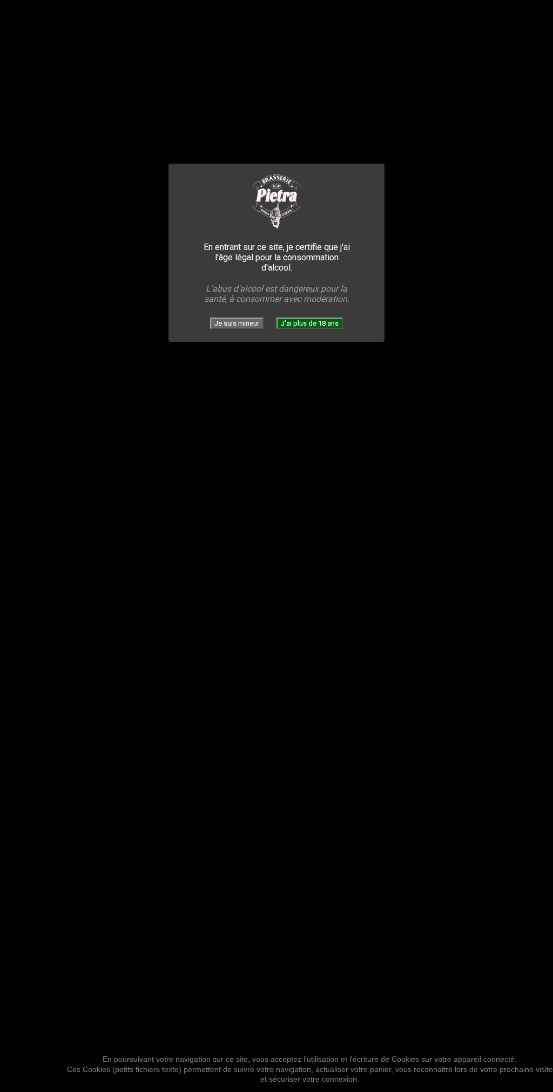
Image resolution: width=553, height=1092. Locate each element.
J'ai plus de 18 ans (310, 323)
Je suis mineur (236, 323)
